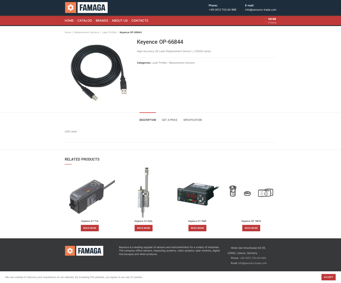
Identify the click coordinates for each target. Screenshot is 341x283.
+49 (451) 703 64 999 (222, 9)
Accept (328, 277)
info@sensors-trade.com (260, 9)
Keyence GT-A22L (144, 221)
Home (68, 32)
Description (147, 120)
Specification (192, 120)
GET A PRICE (169, 120)
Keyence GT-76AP (197, 221)
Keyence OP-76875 (251, 221)
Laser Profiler (109, 32)
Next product (274, 32)
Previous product (267, 32)
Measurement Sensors (86, 32)
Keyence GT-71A (89, 221)
